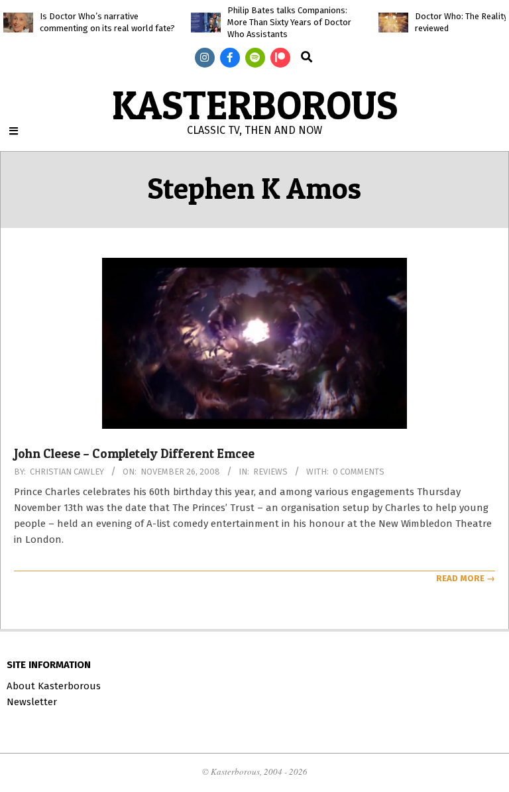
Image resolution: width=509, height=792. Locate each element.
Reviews (270, 472)
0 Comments (358, 472)
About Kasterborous (54, 686)
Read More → (465, 578)
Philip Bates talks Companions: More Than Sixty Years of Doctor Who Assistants (289, 22)
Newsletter (32, 702)
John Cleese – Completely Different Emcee (134, 453)
